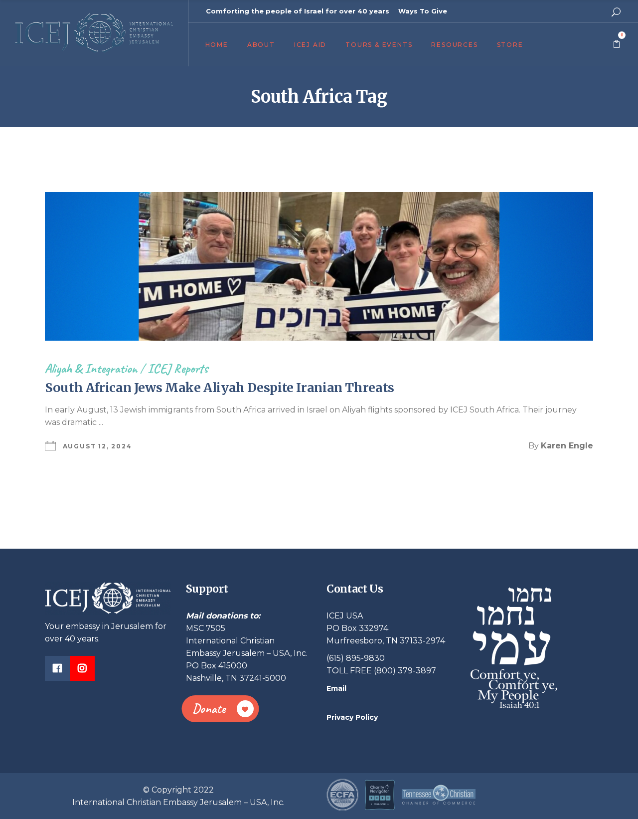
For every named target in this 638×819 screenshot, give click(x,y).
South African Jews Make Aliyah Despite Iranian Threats (219, 388)
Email (336, 688)
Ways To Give (422, 11)
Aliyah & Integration (91, 368)
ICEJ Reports (178, 368)
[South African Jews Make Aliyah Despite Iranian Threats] (319, 266)
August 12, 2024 (97, 446)
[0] (617, 44)
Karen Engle (567, 445)
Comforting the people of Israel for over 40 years (297, 11)
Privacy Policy (352, 717)
